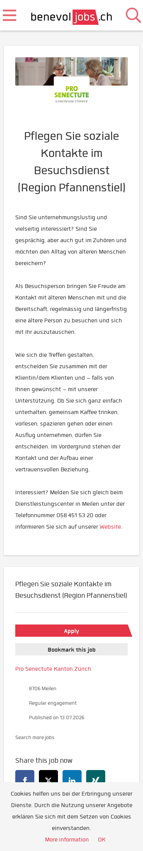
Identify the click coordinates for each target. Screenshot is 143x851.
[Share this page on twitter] (48, 779)
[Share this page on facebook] (24, 779)
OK (102, 839)
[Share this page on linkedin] (72, 779)
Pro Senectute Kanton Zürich (53, 668)
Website (110, 526)
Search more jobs (35, 737)
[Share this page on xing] (95, 779)
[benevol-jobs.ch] (71, 15)
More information (67, 839)
